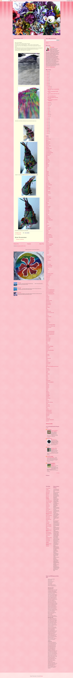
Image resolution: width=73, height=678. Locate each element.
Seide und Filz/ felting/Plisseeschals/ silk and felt (52, 367)
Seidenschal (47, 368)
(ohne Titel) (19, 282)
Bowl (46, 167)
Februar (49, 114)
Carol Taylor (47, 499)
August (49, 105)
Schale (47, 359)
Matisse (47, 305)
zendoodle (47, 420)
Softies (47, 375)
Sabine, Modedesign (48, 533)
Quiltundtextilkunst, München (48, 530)
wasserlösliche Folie (48, 411)
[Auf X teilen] (26, 232)
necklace (47, 317)
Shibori (47, 372)
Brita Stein (47, 496)
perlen (47, 343)
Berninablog (47, 493)
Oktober (49, 102)
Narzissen (47, 315)
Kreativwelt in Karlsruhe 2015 (50, 291)
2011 (48, 125)
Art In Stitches (49, 429)
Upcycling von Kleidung (49, 402)
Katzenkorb (47, 280)
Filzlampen (47, 238)
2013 (48, 122)
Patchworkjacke (48, 339)
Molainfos (47, 528)
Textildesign (47, 394)
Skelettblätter (48, 373)
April (49, 111)
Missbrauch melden (49, 423)
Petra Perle (47, 348)
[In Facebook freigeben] (27, 232)
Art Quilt (47, 489)
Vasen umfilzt (48, 404)
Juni (48, 108)
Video (47, 407)
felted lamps (47, 210)
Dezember (49, 86)
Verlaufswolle (48, 406)
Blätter (47, 157)
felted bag (47, 209)
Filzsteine (47, 250)
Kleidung (47, 281)
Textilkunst (47, 396)
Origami (47, 328)
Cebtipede (47, 171)
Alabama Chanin (48, 145)
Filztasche (47, 253)
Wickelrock (47, 415)
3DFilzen (47, 140)
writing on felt (48, 418)
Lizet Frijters (48, 522)
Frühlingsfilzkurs (48, 260)
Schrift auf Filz (48, 363)
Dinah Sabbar (48, 505)
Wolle (47, 416)
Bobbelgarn (47, 164)
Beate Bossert (48, 155)
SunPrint (47, 388)
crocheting (47, 180)
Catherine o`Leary (48, 502)
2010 (48, 127)
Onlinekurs (47, 323)
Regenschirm (48, 355)
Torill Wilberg (48, 540)
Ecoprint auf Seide (48, 198)
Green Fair (47, 510)
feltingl (47, 221)
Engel (47, 202)
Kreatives (47, 288)
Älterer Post (41, 243)
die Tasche (47, 503)
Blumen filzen (48, 160)
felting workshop (48, 218)
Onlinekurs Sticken (48, 327)
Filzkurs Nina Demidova (49, 237)
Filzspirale (47, 249)
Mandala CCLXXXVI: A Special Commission (54, 431)
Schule (47, 365)
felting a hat (47, 215)
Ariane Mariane (48, 488)
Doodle (47, 190)
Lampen (47, 295)
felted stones (47, 211)
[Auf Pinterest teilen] (28, 232)
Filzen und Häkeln (48, 227)
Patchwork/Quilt (48, 338)
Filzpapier (47, 507)
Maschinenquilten (48, 303)
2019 (48, 82)
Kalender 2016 (48, 276)
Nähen (47, 313)
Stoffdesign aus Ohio (49, 537)
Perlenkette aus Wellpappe (49, 346)
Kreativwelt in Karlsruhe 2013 (50, 289)
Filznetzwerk (48, 506)
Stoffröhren (47, 387)
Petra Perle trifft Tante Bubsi (50, 350)
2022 (48, 77)
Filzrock (47, 241)
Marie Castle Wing (48, 524)
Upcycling (47, 400)
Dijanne (48, 447)
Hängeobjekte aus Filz (49, 266)
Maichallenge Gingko (49, 300)
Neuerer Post (16, 243)
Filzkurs (47, 233)
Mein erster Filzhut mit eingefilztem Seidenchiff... (53, 100)
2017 (48, 85)
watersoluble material (49, 412)
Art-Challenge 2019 (48, 151)
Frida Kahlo (47, 258)
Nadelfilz (47, 309)
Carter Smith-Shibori (49, 501)
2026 (48, 71)
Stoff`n (47, 536)
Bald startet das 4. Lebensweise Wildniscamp (53, 465)
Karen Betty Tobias (48, 519)
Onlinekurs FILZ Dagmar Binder (50, 324)
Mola (46, 308)
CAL (46, 168)
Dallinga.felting (48, 187)
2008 (48, 130)
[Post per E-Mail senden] (23, 232)
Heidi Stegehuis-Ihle (49, 511)
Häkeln (47, 262)
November (49, 87)
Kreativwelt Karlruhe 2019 (49, 292)
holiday (47, 268)
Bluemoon (47, 494)
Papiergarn (47, 335)
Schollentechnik (48, 362)
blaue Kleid (47, 159)
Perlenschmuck (48, 347)
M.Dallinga (47, 299)
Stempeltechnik (48, 380)
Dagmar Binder (48, 183)
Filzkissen (47, 231)
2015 (48, 119)
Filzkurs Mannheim (48, 234)
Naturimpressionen (48, 316)
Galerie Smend (48, 509)
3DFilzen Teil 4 (48, 143)
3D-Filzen (47, 137)
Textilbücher (47, 392)
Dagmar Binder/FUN (49, 184)
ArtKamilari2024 (48, 153)
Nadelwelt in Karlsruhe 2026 (50, 312)
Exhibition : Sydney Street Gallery (54, 448)
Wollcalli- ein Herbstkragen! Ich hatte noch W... (53, 92)
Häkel (47, 261)
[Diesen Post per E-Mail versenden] (25, 232)
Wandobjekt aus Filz (49, 410)
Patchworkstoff (48, 340)
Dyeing (47, 194)
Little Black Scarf (53, 439)
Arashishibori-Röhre (49, 148)
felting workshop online (49, 219)
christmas (47, 174)
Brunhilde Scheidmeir (47, 498)
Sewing (47, 371)
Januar (49, 116)
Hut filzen (47, 269)
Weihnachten (48, 414)
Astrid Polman (48, 490)
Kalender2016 (48, 277)
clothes (47, 176)
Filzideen (47, 230)
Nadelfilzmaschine (48, 311)
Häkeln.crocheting (48, 264)
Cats (46, 170)
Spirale (47, 379)
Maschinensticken (48, 304)
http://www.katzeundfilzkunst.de (49, 513)
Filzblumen (47, 225)
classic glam (47, 175)
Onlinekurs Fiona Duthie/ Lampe (50, 326)
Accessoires (47, 144)
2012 (48, 124)
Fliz (46, 254)
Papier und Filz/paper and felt (50, 334)
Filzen (20, 234)
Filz (46, 223)
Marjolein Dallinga (48, 526)
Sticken (47, 383)
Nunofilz (47, 319)
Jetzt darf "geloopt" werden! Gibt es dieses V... (53, 94)
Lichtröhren (47, 296)
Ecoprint (47, 195)
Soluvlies (47, 377)
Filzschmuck (47, 248)
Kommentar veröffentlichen (20, 239)
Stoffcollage (47, 384)
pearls (47, 342)
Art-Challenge (48, 149)
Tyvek (47, 399)
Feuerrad (47, 222)
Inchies (47, 270)
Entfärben (47, 203)
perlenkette (47, 344)
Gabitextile (52, 47)
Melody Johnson (49, 438)
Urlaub (47, 403)
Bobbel (47, 163)
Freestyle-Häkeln (48, 257)
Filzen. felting (48, 229)
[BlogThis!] (26, 232)
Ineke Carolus (48, 516)
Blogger (42, 676)
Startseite (29, 243)
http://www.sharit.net (49, 515)
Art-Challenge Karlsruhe (49, 152)
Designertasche (48, 188)
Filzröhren (47, 242)
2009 (48, 128)
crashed (47, 178)
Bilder (47, 156)
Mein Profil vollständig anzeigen (50, 67)
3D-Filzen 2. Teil (48, 139)
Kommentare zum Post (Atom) (21, 245)
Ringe (47, 356)
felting (18, 234)
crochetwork (47, 182)
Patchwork (47, 336)
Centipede (47, 172)
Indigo (47, 272)
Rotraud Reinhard (48, 532)
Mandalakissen (48, 301)
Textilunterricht (48, 398)
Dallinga (47, 186)
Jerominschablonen (48, 274)
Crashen (47, 179)
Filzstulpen (47, 252)
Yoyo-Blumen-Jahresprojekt (50, 419)
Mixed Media (48, 307)
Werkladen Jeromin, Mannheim (48, 544)
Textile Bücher (48, 395)
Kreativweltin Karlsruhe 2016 (50, 293)
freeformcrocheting (48, 256)
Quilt (46, 352)
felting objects (48, 217)
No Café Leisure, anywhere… (51, 457)
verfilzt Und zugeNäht (47, 542)
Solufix (47, 376)
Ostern (47, 330)
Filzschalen (47, 246)
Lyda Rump (47, 297)
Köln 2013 (47, 285)
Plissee (47, 351)
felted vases (47, 213)
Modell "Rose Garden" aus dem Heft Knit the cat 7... (53, 89)
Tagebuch (47, 391)
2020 (48, 80)
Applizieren (47, 147)
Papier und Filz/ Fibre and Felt (50, 331)
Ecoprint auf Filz (48, 196)
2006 (48, 133)
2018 (48, 83)
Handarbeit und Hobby (49, 265)
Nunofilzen (47, 320)
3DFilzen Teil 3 (48, 141)
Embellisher (47, 199)
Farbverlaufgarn (48, 206)
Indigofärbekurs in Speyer (49, 273)
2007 (48, 131)
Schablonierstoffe (48, 358)
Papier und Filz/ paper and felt (50, 332)
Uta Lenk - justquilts (50, 456)
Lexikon (47, 520)
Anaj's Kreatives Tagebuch (51, 463)
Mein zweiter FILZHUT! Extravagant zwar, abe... (53, 98)
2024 (48, 74)
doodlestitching (48, 191)
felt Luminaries (48, 207)
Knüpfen (47, 284)
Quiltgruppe (47, 354)
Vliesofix (47, 408)
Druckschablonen (48, 192)
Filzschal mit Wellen (49, 245)
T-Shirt (47, 390)
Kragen (47, 287)
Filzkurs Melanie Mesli (49, 235)
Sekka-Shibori (48, 369)
